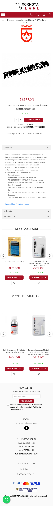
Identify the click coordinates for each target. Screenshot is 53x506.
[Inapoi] (2, 20)
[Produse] (3, 15)
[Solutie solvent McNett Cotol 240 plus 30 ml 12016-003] (14, 325)
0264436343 (28, 446)
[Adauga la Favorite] (14, 283)
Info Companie (25, 463)
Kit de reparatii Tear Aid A (14, 261)
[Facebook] (26, 428)
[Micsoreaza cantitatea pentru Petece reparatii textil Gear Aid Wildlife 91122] (13, 120)
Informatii (25, 469)
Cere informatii (36, 133)
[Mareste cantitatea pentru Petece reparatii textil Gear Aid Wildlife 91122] (20, 120)
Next (49, 73)
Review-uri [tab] (10, 216)
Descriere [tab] (8, 147)
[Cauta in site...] (50, 14)
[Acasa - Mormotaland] (26, 6)
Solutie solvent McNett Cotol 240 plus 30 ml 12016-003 (14, 351)
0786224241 (28, 450)
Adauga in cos (33, 119)
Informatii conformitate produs (17, 204)
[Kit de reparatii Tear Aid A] (14, 247)
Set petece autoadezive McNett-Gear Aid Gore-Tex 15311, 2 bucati (39, 263)
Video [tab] (8, 211)
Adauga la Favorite (16, 133)
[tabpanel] (26, 70)
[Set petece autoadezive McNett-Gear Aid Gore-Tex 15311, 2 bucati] (39, 247)
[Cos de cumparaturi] (44, 14)
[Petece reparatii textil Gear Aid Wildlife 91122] (26, 70)
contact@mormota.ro (28, 453)
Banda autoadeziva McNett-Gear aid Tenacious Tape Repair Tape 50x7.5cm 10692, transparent (39, 352)
